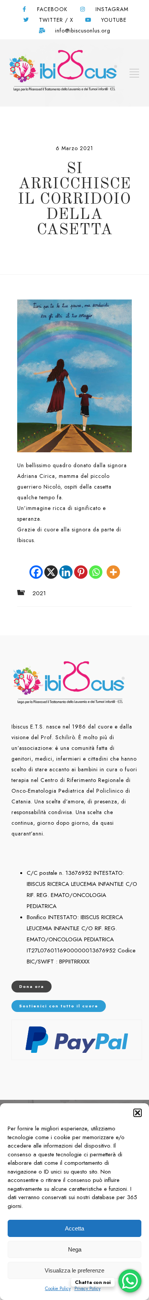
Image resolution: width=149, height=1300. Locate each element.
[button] (137, 1113)
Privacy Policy (87, 1288)
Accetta (74, 1228)
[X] (51, 566)
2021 (39, 593)
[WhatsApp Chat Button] (129, 1280)
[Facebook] (36, 566)
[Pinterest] (80, 566)
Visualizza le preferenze (74, 1270)
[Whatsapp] (95, 566)
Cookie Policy (58, 1288)
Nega (74, 1249)
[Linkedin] (66, 566)
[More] (113, 566)
